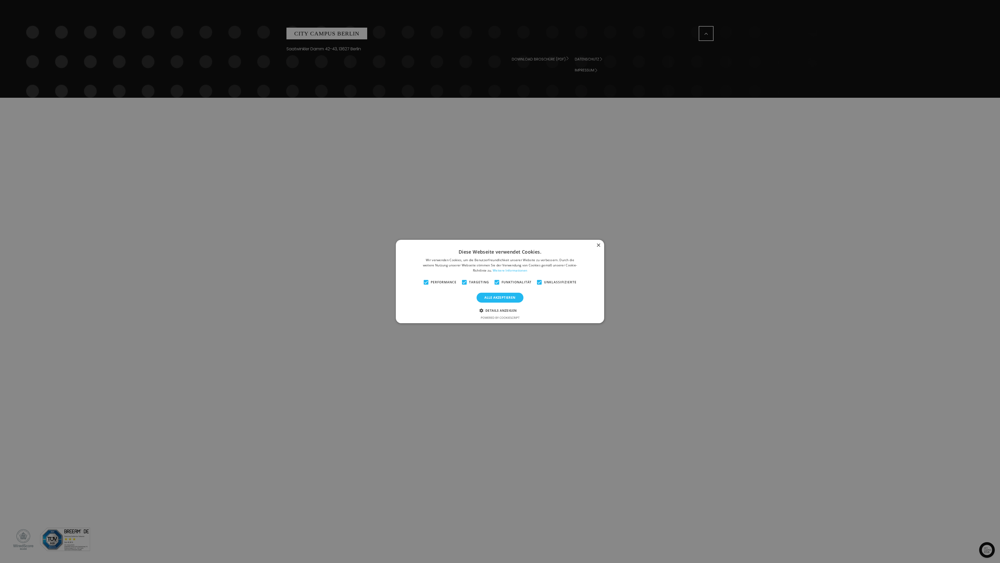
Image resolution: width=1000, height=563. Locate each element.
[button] (500, 310)
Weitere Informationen (510, 270)
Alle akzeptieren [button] (499, 297)
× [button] (598, 245)
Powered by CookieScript (500, 318)
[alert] (500, 281)
